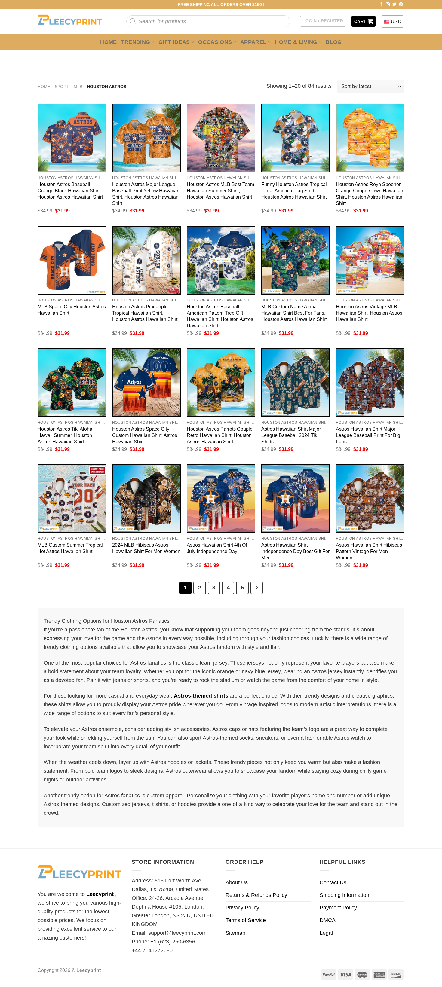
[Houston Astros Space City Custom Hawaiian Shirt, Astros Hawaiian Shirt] (146, 382)
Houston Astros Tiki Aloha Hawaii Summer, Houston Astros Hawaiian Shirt (65, 435)
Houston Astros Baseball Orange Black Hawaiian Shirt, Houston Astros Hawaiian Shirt (70, 191)
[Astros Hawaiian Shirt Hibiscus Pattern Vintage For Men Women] (370, 498)
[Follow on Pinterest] (401, 4)
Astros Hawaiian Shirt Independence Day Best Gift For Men (295, 551)
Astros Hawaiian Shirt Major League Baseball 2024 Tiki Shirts (291, 435)
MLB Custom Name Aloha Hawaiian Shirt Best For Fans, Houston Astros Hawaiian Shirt (294, 313)
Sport (62, 86)
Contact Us (333, 882)
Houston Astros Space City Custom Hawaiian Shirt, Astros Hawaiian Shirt (144, 435)
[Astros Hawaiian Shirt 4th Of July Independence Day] (221, 498)
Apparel (253, 42)
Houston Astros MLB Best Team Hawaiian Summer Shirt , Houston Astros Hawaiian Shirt (220, 191)
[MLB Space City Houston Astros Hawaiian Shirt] (72, 260)
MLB (78, 86)
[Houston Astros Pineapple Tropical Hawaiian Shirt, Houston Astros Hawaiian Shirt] (146, 260)
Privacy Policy (242, 908)
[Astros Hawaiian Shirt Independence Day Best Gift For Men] (295, 498)
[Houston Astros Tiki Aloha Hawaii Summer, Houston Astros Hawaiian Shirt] (72, 382)
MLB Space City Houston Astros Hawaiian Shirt (72, 310)
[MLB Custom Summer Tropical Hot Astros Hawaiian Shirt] (72, 498)
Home (108, 42)
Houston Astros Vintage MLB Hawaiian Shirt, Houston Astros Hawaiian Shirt (369, 313)
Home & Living (296, 42)
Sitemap (235, 933)
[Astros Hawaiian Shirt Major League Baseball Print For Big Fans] (370, 382)
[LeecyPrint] (73, 21)
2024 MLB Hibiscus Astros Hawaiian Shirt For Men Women (146, 548)
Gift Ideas (174, 42)
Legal (326, 933)
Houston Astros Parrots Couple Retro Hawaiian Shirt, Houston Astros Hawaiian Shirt (220, 435)
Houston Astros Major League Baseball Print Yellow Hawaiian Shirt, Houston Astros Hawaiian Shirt (146, 194)
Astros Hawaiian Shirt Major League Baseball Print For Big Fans (368, 435)
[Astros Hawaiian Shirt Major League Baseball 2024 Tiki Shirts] (295, 382)
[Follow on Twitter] (394, 4)
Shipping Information (344, 895)
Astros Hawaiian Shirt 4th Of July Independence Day (217, 548)
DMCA (328, 920)
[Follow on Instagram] (388, 4)
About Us (237, 882)
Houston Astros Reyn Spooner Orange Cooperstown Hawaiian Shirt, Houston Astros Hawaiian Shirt (369, 194)
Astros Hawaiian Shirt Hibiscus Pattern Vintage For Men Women (369, 551)
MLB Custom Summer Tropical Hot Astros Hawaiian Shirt (70, 548)
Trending (135, 42)
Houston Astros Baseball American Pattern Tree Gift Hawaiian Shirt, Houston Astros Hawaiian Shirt (220, 316)
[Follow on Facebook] (381, 4)
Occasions (215, 42)
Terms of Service (246, 920)
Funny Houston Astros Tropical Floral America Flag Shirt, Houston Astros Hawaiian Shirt (294, 191)
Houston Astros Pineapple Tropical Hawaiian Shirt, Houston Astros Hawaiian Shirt (144, 313)
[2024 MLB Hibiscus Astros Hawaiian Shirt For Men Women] (146, 498)
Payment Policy (338, 908)
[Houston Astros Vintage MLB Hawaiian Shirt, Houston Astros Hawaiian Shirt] (370, 260)
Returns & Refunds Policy (256, 895)
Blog (334, 42)
